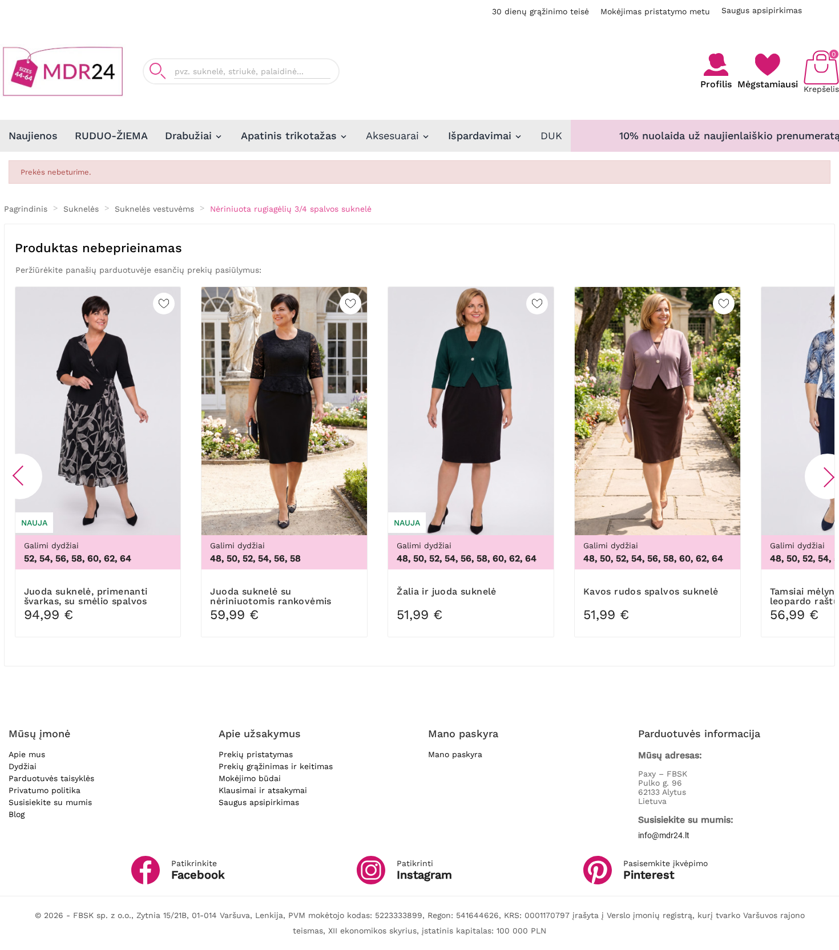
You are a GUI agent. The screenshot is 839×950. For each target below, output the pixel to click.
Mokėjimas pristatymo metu (655, 11)
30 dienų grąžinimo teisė (540, 11)
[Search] (158, 71)
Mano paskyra (455, 754)
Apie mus (27, 754)
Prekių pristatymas (256, 754)
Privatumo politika (44, 790)
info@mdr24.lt (663, 835)
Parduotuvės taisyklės (51, 778)
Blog (17, 814)
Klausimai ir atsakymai (263, 790)
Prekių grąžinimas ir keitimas (276, 766)
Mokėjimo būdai (250, 778)
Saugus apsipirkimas (761, 10)
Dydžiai (23, 766)
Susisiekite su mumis (50, 802)
